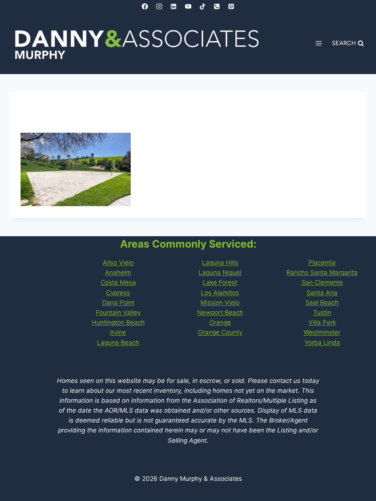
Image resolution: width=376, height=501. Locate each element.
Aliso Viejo (118, 262)
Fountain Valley (118, 312)
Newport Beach (220, 312)
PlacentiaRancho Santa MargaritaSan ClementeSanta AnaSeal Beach (322, 282)
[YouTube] (188, 6)
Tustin (322, 312)
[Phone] (216, 6)
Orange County (220, 332)
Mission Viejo (219, 302)
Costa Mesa (118, 282)
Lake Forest (220, 282)
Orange (220, 322)
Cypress (118, 292)
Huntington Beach (118, 322)
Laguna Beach (118, 342)
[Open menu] (319, 43)
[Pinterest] (231, 6)
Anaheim (118, 272)
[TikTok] (202, 6)
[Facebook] (145, 6)
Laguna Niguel (220, 272)
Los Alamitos (220, 292)
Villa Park (322, 322)
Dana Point (118, 302)
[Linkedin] (173, 6)
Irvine (118, 332)
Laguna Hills (220, 262)
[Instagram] (159, 6)
